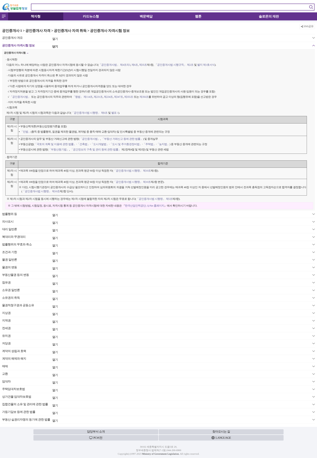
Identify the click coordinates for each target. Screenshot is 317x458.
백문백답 (146, 16)
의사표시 (30, 222)
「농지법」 (163, 144)
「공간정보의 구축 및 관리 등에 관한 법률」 (95, 149)
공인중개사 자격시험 (15, 53)
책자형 (35, 16)
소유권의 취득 (30, 298)
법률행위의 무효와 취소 (30, 245)
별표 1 (114, 112)
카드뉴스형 (91, 16)
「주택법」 (149, 144)
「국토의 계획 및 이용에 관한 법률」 (55, 144)
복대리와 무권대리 (30, 237)
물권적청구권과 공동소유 (30, 306)
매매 (30, 367)
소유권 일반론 (30, 290)
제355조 (128, 96)
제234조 (108, 96)
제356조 (143, 96)
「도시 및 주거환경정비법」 (126, 144)
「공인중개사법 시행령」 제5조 (154, 198)
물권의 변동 (30, 268)
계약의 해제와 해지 (30, 359)
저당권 (30, 344)
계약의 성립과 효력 (30, 351)
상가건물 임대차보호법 (30, 397)
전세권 (30, 329)
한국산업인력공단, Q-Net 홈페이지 (144, 205)
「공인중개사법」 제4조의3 (114, 64)
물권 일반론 (30, 260)
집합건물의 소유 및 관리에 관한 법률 (30, 405)
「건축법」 (83, 144)
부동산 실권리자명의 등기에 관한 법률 (30, 420)
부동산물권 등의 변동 (30, 275)
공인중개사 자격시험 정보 (30, 46)
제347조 (118, 96)
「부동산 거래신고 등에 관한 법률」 (122, 138)
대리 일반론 (30, 230)
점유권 (30, 283)
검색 (311, 7)
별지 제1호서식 (206, 64)
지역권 (30, 321)
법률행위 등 (30, 214)
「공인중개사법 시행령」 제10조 (132, 170)
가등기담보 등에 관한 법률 (30, 412)
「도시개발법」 (100, 144)
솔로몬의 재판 (269, 16)
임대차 (30, 382)
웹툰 (198, 16)
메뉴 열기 (4, 16)
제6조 (134, 64)
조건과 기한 (30, 252)
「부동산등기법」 (58, 149)
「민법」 (25, 131)
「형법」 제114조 (82, 96)
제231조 (98, 96)
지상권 (30, 313)
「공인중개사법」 (20, 96)
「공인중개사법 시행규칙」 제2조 (174, 64)
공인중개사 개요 (30, 38)
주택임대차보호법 (30, 389)
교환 (30, 374)
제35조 (143, 64)
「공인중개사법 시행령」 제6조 (89, 112)
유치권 (30, 336)
